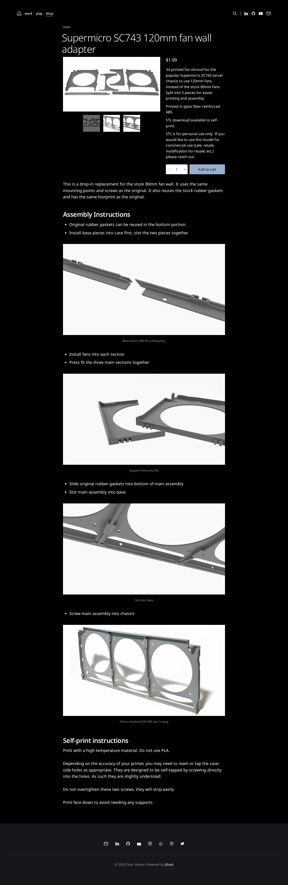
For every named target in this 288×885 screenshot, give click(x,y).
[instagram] (150, 844)
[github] (128, 844)
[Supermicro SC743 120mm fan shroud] (91, 123)
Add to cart (207, 169)
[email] (106, 844)
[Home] (19, 13)
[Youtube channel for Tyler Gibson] (261, 13)
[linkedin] (117, 844)
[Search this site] (235, 13)
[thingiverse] (171, 844)
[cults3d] (161, 844)
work (28, 13)
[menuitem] (19, 13)
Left (71, 84)
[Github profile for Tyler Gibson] (253, 14)
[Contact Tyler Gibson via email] (268, 14)
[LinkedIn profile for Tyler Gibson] (246, 14)
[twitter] (182, 844)
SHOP (66, 27)
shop (49, 13)
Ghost (169, 864)
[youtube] (139, 844)
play (39, 13)
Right (151, 84)
